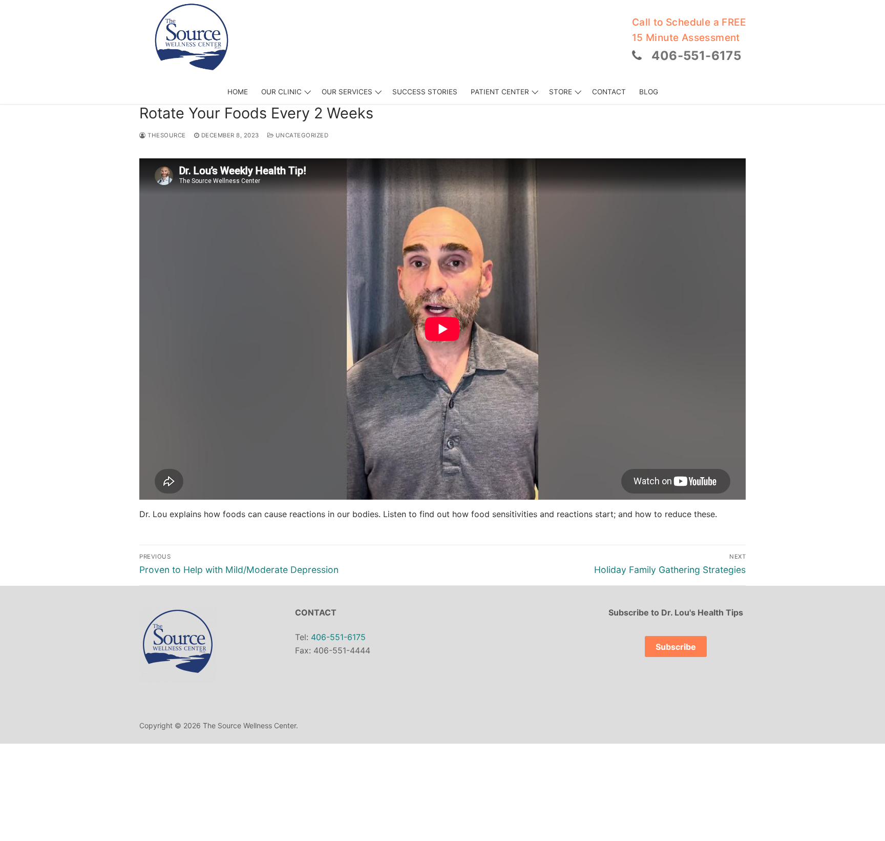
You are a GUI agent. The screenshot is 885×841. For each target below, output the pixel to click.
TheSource (166, 135)
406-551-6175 (696, 55)
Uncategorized (300, 135)
